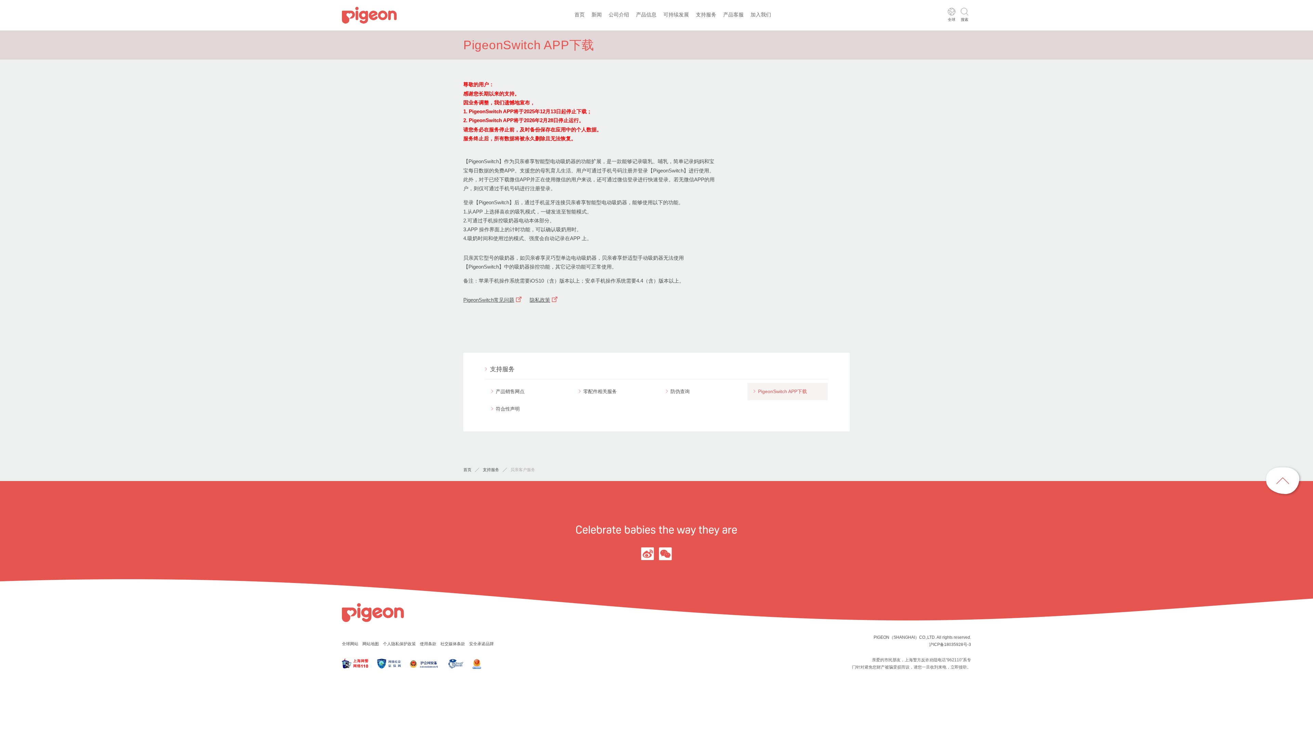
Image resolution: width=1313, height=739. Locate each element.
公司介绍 (619, 14)
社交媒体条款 (452, 643)
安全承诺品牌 (481, 643)
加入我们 (761, 14)
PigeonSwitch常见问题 (488, 300)
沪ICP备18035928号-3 (950, 644)
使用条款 (428, 643)
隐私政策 (540, 300)
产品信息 (646, 14)
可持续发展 (676, 14)
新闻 (597, 14)
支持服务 (706, 14)
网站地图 (370, 643)
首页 (579, 14)
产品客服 (733, 14)
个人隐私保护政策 (399, 643)
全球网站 (350, 643)
